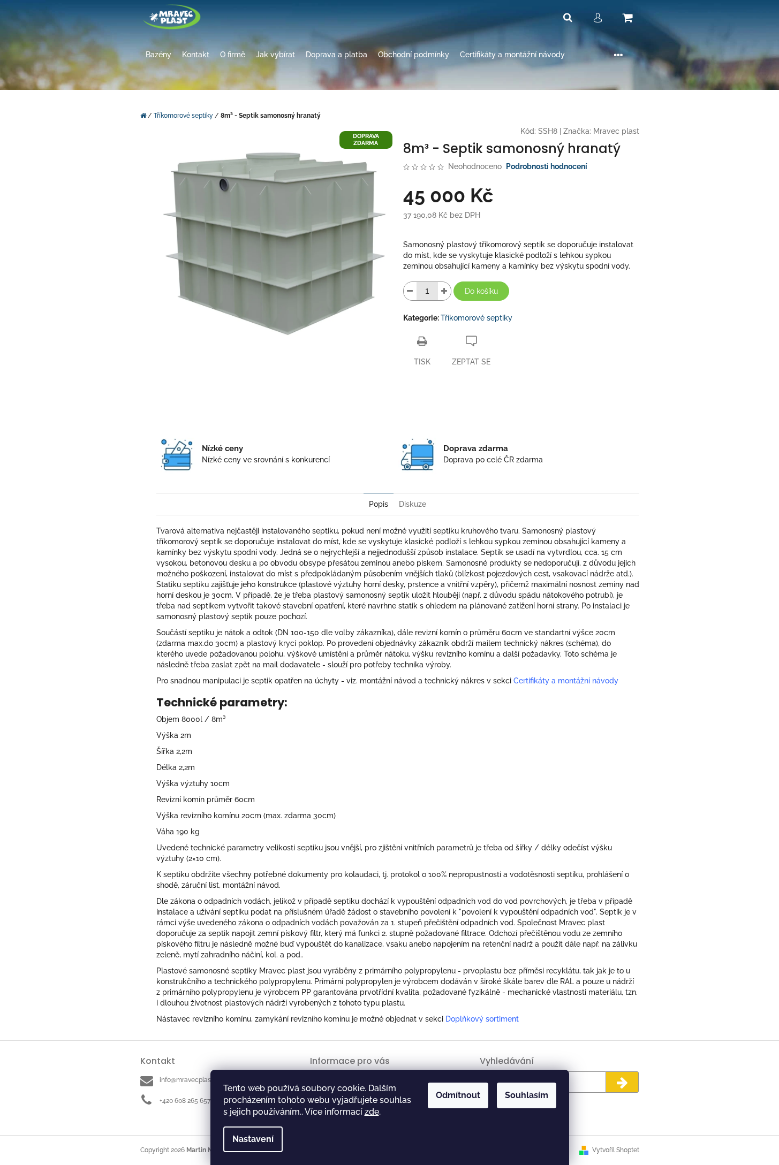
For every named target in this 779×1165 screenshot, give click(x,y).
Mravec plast (616, 131)
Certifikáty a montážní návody (565, 680)
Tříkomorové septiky (476, 318)
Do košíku (481, 291)
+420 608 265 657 (185, 1101)
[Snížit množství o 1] (410, 291)
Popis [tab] (378, 504)
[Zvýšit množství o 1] (444, 291)
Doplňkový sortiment (482, 1019)
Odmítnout (458, 1095)
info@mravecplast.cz (190, 1080)
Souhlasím (526, 1095)
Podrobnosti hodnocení (546, 166)
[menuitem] (158, 55)
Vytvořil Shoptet (615, 1150)
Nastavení (253, 1139)
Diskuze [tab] (412, 504)
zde (372, 1112)
